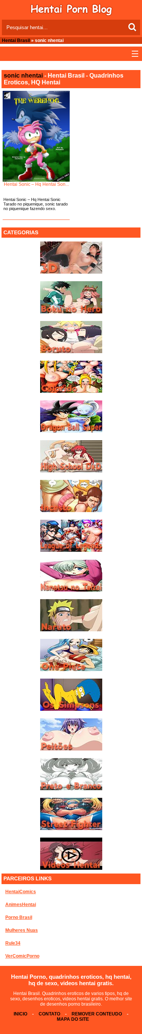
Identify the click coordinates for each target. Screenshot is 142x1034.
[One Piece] (71, 669)
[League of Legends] (71, 550)
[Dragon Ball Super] (71, 431)
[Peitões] (71, 749)
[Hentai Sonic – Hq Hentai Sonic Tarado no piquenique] (36, 136)
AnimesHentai (20, 904)
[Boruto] (71, 351)
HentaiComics (20, 891)
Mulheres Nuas (21, 930)
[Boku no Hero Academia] (71, 312)
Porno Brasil (18, 917)
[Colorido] (71, 391)
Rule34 (12, 943)
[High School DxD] (71, 470)
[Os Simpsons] (71, 709)
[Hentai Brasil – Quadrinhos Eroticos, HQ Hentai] (71, 14)
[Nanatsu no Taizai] (71, 590)
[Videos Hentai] (71, 868)
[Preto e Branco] (71, 788)
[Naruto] (71, 629)
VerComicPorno (22, 956)
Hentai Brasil (16, 40)
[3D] (71, 272)
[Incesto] (71, 510)
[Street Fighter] (71, 828)
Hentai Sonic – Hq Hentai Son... (36, 184)
